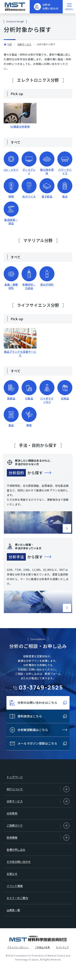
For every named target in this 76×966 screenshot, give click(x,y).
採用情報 (12, 837)
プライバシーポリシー (18, 947)
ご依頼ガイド (15, 825)
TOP (9, 44)
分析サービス (24, 44)
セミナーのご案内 (17, 898)
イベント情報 (15, 886)
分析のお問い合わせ (50, 6)
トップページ (15, 777)
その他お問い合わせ (19, 861)
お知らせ (12, 874)
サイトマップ (62, 947)
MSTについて (15, 789)
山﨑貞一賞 (13, 910)
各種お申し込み (16, 849)
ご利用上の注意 (42, 947)
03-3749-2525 (41, 687)
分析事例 (12, 813)
